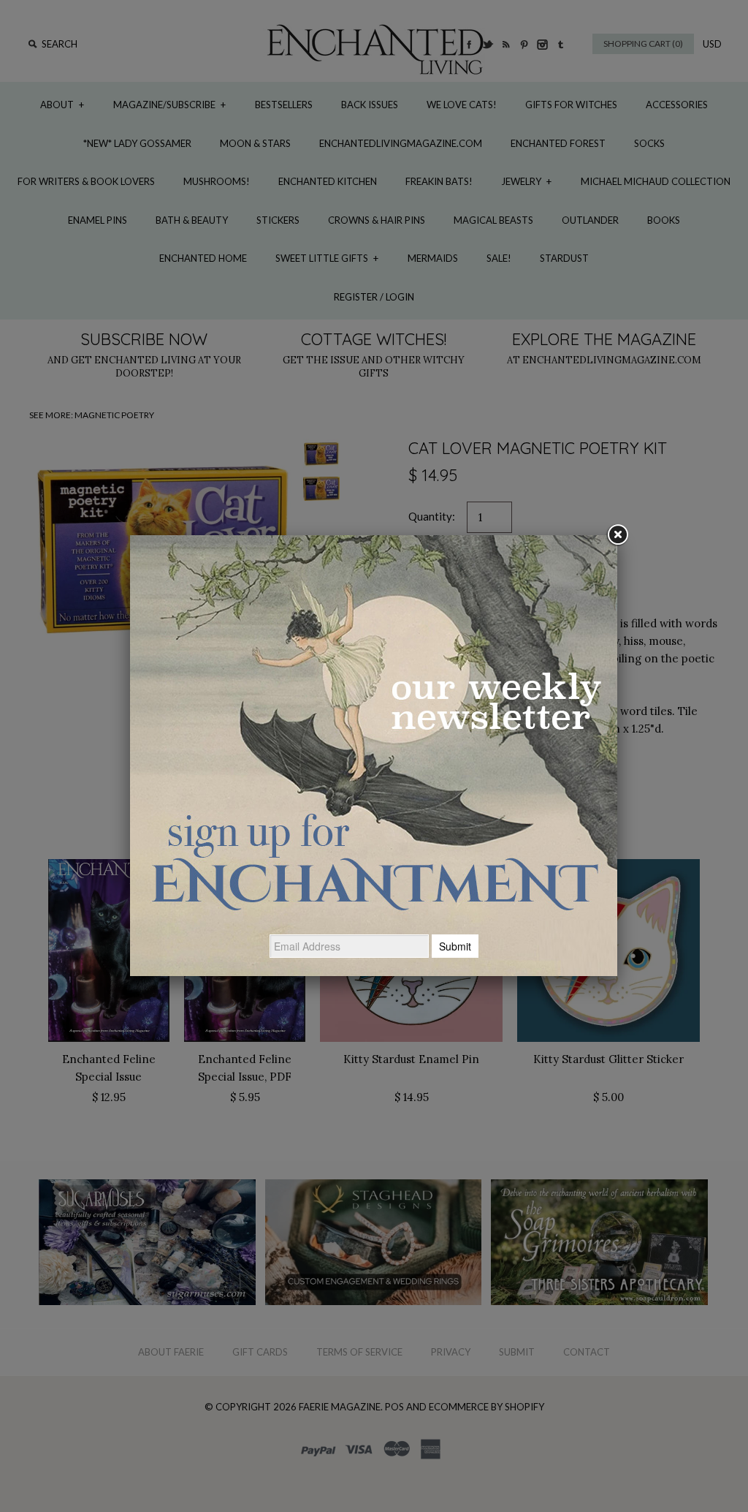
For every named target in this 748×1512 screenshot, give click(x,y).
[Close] (617, 535)
